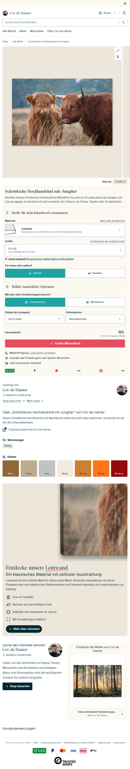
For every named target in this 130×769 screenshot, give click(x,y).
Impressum (119, 742)
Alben (23, 31)
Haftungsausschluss (50, 742)
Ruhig (7, 445)
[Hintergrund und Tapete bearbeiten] (118, 57)
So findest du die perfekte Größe (107, 241)
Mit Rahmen (97, 302)
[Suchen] (123, 22)
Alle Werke (9, 31)
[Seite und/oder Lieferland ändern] (125, 3)
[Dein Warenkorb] (124, 13)
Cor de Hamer (20, 13)
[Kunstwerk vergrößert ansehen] (118, 50)
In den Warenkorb (67, 343)
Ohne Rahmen (37, 302)
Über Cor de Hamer (59, 31)
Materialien (37, 31)
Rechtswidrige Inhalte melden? (79, 742)
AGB (35, 742)
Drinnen (37, 273)
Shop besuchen (12, 401)
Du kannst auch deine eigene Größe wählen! (41, 259)
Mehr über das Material (112, 220)
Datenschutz (104, 742)
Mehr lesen (34, 401)
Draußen (97, 273)
